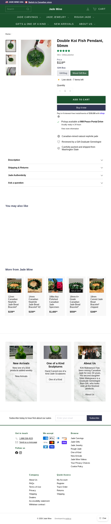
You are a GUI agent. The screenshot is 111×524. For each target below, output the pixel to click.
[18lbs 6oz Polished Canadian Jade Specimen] (55, 296)
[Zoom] (36, 57)
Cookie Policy (77, 466)
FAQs (31, 483)
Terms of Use (35, 487)
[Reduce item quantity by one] (60, 91)
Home (8, 34)
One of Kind (76, 452)
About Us (86, 24)
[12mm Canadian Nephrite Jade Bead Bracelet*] (14, 296)
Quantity (61, 85)
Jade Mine (55, 9)
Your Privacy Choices (80, 463)
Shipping (33, 494)
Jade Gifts (75, 442)
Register (60, 483)
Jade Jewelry (56, 17)
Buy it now (81, 108)
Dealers (32, 497)
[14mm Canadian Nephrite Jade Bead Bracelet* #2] (35, 296)
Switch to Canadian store (40, 2)
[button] (64, 51)
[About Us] (90, 352)
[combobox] (18, 9)
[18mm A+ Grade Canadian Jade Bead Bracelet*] (76, 296)
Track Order (62, 487)
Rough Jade (83, 17)
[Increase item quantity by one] (70, 91)
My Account (62, 480)
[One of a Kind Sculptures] (55, 352)
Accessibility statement (39, 501)
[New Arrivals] (21, 352)
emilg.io (68, 519)
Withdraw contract (37, 504)
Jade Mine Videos (79, 459)
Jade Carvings (28, 17)
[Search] (28, 9)
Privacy (32, 490)
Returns (60, 490)
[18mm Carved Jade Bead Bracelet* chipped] (97, 296)
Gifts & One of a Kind (31, 24)
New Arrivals (64, 24)
